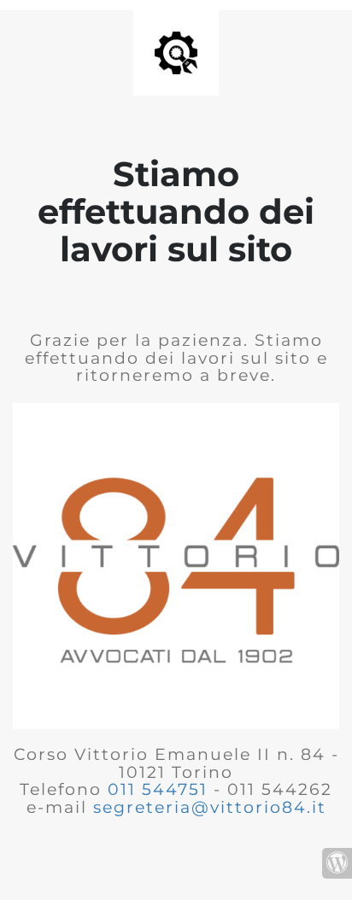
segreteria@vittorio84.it (209, 807)
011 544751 (158, 789)
